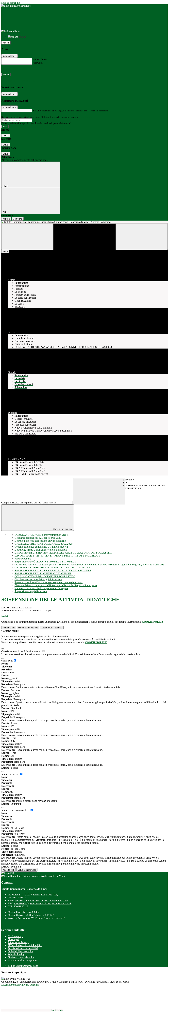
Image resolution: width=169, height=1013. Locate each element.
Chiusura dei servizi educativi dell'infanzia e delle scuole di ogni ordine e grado (56, 585)
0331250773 (19, 897)
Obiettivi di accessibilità (20, 951)
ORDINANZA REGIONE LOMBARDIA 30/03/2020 (43, 543)
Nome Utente (40, 59)
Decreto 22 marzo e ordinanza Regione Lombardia (41, 549)
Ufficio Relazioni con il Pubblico (25, 945)
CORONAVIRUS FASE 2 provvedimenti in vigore (41, 534)
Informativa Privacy (18, 942)
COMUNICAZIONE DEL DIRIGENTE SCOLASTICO (45, 576)
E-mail (36, 110)
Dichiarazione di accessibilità (23, 948)
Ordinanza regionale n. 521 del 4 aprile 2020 (38, 537)
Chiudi (6, 135)
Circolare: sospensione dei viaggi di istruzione (38, 579)
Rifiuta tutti (28, 627)
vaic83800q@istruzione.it (41, 900)
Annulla (6, 219)
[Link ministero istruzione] (16, 5)
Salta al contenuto (10, 2)
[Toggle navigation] (27, 237)
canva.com (7, 660)
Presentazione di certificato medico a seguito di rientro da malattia (49, 582)
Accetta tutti (51, 627)
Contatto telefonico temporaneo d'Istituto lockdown (41, 546)
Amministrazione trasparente (23, 960)
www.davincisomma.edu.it (15, 810)
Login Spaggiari (86, 117)
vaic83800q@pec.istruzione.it (42, 903)
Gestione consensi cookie (21, 957)
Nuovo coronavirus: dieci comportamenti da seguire (41, 588)
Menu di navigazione (62, 529)
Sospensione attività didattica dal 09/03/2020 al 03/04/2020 (45, 561)
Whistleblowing (16, 954)
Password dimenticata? (13, 68)
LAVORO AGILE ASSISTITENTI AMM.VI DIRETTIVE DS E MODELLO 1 (57, 555)
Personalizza (9, 627)
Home (128, 479)
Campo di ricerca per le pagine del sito (21, 502)
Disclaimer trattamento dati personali (20, 984)
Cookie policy (15, 936)
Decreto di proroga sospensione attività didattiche (40, 540)
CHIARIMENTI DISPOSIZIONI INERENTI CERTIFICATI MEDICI (52, 567)
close (5, 251)
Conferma (17, 219)
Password (38, 62)
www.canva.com (10, 774)
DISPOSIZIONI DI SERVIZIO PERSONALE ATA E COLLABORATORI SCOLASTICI (63, 552)
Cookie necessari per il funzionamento (21, 651)
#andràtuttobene (23, 558)
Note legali (13, 939)
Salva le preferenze (27, 870)
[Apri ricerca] (142, 237)
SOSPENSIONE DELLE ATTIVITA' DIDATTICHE (43, 573)
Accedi (6, 42)
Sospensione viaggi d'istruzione (31, 591)
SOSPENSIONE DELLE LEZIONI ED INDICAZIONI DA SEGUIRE (53, 570)
